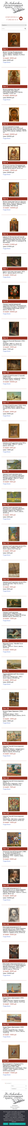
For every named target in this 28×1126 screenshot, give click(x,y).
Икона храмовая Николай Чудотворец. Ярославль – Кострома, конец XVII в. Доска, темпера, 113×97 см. (13, 93)
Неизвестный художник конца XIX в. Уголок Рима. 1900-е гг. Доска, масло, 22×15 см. (14, 446)
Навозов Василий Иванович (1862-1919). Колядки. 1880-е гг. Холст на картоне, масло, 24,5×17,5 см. (14, 345)
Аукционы (15, 1105)
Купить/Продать (15, 1107)
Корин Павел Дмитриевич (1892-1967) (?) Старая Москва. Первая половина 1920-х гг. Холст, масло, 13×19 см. (14, 1001)
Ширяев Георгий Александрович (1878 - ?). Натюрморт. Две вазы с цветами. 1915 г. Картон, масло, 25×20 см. (14, 819)
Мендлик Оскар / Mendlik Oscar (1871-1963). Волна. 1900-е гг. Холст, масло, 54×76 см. (13, 647)
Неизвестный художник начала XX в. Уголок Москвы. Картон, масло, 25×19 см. (14, 585)
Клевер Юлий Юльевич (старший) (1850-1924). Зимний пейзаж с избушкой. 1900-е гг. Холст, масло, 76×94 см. (14, 379)
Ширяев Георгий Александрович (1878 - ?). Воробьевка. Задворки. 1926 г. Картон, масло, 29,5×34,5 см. (13, 784)
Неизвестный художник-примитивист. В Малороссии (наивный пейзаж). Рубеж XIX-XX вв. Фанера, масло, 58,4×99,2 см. (14, 615)
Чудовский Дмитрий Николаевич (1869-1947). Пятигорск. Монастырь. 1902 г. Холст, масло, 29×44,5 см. (13, 678)
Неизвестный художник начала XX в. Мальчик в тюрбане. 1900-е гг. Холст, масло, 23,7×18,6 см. (14, 549)
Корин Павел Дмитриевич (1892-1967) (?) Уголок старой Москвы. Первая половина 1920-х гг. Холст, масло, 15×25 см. (14, 1031)
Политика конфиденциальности (17, 1123)
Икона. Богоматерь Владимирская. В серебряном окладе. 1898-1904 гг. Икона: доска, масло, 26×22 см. (14, 169)
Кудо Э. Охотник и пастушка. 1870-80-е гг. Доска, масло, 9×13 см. (14, 273)
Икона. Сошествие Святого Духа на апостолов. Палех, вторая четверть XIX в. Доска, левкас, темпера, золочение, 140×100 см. (14, 205)
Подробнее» (7, 62)
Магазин (14, 1108)
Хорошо (6, 1123)
